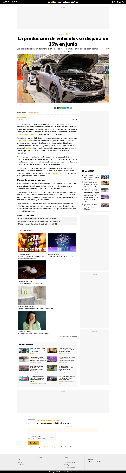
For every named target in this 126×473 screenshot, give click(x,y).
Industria (32, 362)
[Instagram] (117, 2)
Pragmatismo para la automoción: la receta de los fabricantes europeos (38, 358)
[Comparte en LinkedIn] (67, 108)
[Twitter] (114, 2)
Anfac (29, 113)
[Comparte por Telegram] (64, 108)
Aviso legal (67, 465)
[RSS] (122, 2)
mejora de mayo (25, 141)
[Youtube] (120, 2)
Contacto (66, 457)
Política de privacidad (70, 462)
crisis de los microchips (27, 134)
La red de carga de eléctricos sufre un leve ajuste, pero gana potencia (66, 368)
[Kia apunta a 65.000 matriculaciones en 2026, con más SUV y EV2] (52, 350)
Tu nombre (31, 427)
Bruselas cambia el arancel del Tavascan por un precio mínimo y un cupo (67, 358)
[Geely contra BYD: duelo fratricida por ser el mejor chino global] (24, 350)
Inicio (19, 457)
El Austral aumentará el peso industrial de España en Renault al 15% (38, 224)
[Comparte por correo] (71, 108)
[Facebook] (112, 2)
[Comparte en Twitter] (58, 108)
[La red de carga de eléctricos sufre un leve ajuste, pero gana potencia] (52, 368)
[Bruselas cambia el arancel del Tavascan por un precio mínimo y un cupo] (52, 359)
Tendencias (61, 373)
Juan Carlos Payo (67, 353)
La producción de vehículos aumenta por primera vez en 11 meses (37, 218)
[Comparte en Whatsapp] (61, 108)
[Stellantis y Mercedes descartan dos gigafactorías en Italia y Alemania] (24, 368)
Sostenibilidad (62, 381)
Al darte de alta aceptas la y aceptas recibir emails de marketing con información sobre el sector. (59, 447)
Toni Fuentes (21, 117)
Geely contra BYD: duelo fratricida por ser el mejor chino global (38, 349)
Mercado (32, 353)
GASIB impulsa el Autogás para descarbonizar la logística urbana (67, 378)
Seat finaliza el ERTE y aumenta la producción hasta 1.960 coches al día (39, 221)
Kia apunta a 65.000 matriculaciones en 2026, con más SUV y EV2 (66, 349)
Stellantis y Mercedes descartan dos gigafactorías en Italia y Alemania (37, 368)
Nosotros (66, 460)
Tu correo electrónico (70, 427)
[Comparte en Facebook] (55, 108)
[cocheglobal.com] (63, 2)
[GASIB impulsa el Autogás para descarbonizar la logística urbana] (52, 378)
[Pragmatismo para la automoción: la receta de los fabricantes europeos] (24, 359)
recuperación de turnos (59, 173)
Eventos (39, 457)
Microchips (35, 113)
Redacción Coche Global (40, 383)
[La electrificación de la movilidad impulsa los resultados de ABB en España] (24, 378)
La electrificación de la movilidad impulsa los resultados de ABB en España (37, 379)
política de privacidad (48, 447)
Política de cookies (69, 467)
